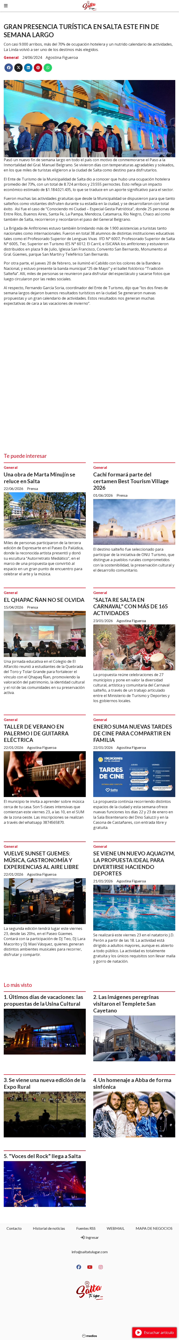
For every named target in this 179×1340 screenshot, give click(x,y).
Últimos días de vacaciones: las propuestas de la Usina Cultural (43, 1000)
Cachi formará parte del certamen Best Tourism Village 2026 (131, 481)
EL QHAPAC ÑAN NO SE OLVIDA (44, 599)
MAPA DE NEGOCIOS (154, 1228)
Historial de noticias (49, 1228)
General (11, 57)
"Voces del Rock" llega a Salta (45, 1156)
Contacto (14, 1228)
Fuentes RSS (86, 1228)
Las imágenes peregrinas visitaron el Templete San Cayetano (126, 1004)
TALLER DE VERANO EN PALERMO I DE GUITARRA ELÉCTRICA (36, 733)
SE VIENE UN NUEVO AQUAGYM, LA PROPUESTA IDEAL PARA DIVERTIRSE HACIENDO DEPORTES (134, 863)
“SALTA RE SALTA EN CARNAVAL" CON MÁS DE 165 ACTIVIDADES (130, 606)
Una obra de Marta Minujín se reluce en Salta (39, 477)
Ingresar (92, 1237)
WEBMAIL (115, 1228)
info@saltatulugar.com (90, 1252)
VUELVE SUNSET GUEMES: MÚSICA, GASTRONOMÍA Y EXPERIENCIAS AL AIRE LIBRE (41, 860)
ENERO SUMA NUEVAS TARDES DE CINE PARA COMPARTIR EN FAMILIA (132, 733)
